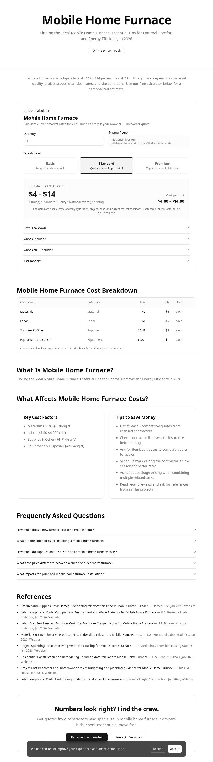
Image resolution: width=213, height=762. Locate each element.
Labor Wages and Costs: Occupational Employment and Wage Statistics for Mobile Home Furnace (88, 612)
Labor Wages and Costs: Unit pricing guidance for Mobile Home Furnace (71, 679)
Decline (158, 749)
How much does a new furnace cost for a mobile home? (55, 530)
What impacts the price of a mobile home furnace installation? (60, 574)
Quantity (30, 134)
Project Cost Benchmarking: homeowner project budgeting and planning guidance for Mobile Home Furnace (97, 668)
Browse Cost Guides (87, 737)
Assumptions (33, 261)
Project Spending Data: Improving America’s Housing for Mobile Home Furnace (76, 646)
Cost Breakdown (35, 228)
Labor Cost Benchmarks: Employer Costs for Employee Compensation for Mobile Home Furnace (87, 623)
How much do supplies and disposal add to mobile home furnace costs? (67, 552)
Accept (175, 749)
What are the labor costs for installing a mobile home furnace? (60, 541)
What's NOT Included (38, 250)
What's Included (35, 239)
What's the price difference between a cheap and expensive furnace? (65, 563)
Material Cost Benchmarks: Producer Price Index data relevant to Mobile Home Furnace (81, 635)
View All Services (129, 737)
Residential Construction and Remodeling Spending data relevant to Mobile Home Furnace (84, 657)
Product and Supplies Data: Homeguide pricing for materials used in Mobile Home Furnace (84, 606)
